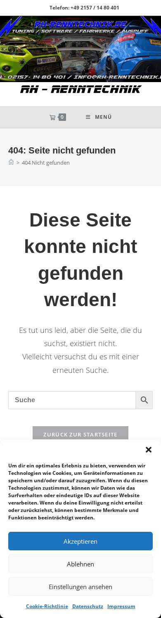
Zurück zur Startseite (80, 434)
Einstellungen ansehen (80, 587)
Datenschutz (87, 606)
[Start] (11, 162)
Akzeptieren (80, 541)
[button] (148, 450)
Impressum (121, 606)
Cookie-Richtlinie (47, 606)
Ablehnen (80, 564)
